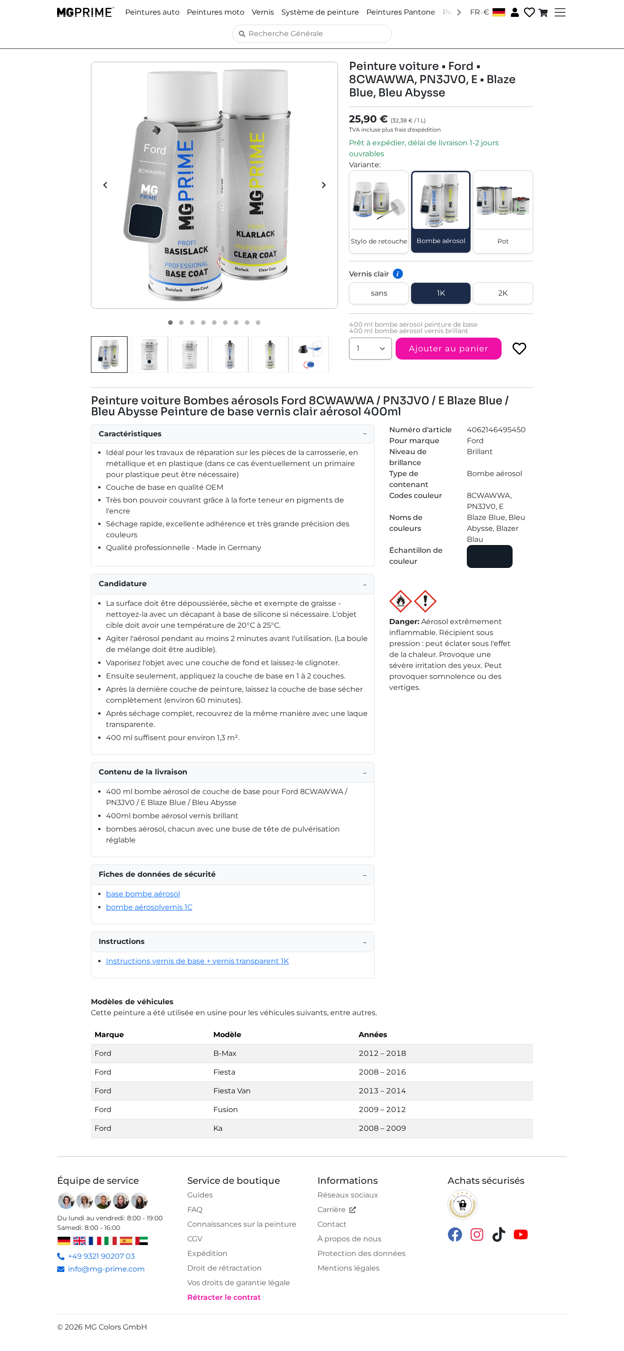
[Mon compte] (513, 11)
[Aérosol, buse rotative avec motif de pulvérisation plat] (310, 354)
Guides (200, 1195)
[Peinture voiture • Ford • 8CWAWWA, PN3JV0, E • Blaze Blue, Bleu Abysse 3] (192, 322)
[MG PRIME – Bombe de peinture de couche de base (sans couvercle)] (230, 354)
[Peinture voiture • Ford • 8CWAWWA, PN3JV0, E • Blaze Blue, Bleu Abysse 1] (170, 322)
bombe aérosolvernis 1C (149, 907)
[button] (214, 185)
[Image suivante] (324, 185)
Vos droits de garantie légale (238, 1282)
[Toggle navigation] (559, 12)
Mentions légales (348, 1268)
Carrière (331, 1209)
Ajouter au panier (448, 349)
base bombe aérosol (143, 894)
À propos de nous (349, 1238)
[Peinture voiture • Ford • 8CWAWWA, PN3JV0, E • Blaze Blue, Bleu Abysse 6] (225, 322)
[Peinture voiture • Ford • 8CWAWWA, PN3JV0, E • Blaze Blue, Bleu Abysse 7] (236, 322)
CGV (194, 1238)
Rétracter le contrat (224, 1297)
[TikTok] (499, 1233)
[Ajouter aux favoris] (519, 348)
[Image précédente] (105, 185)
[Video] (258, 322)
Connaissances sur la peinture (241, 1224)
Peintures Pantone (400, 12)
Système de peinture (320, 12)
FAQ (194, 1209)
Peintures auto (152, 12)
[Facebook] (455, 1233)
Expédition (207, 1253)
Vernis (263, 12)
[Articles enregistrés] (528, 12)
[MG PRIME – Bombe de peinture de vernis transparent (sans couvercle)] (270, 354)
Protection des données (361, 1253)
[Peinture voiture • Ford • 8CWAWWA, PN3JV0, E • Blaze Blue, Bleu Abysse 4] (203, 322)
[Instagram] (477, 1233)
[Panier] (544, 12)
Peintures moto (215, 12)
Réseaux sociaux (347, 1195)
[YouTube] (520, 1233)
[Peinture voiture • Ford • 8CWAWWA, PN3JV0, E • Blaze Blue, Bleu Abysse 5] (214, 322)
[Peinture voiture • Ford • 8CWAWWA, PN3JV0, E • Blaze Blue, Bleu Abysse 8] (247, 322)
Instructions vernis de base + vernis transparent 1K (197, 961)
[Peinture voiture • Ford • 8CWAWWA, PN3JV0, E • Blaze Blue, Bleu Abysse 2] (181, 322)
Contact (332, 1224)
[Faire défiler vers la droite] (459, 12)
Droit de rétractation (224, 1268)
